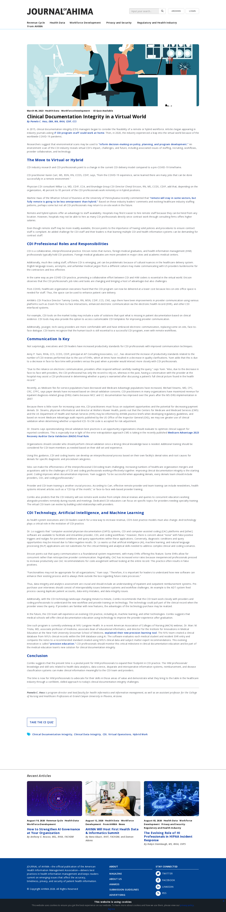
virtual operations (119, 734)
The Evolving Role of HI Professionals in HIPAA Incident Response (168, 836)
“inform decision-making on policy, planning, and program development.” (144, 144)
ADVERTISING (117, 894)
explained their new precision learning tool (131, 632)
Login (192, 11)
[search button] (162, 11)
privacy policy (187, 905)
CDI (105, 734)
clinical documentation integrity (52, 734)
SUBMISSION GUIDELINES (124, 889)
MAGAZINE (115, 873)
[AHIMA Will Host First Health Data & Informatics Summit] (113, 816)
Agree (111, 909)
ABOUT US (115, 879)
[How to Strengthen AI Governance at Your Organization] (54, 816)
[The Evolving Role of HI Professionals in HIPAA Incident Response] (171, 816)
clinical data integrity (87, 734)
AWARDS (114, 884)
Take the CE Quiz (42, 722)
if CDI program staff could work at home (79, 132)
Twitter (167, 873)
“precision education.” (62, 643)
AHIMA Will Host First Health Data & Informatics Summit (112, 831)
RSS (163, 893)
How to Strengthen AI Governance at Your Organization (53, 831)
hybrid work (140, 734)
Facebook (168, 880)
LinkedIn (167, 886)
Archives (176, 11)
